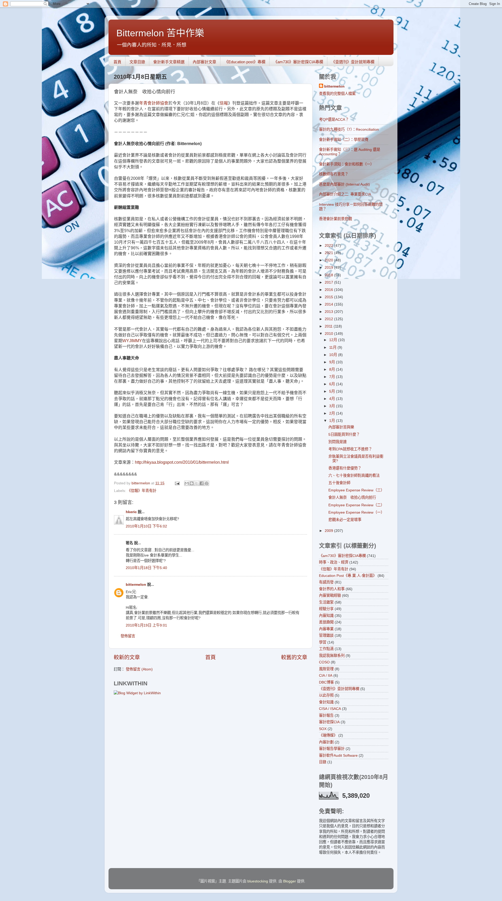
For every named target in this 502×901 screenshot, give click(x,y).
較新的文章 (127, 657)
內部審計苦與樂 (341, 427)
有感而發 (326, 582)
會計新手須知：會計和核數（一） (346, 164)
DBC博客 (326, 682)
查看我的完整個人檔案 (337, 93)
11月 (333, 347)
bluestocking (257, 881)
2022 (329, 245)
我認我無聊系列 (332, 655)
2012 (329, 319)
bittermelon (136, 584)
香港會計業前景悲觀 (335, 219)
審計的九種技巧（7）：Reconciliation (349, 129)
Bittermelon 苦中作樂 (160, 33)
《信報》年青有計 (141, 491)
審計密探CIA (329, 722)
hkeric (131, 512)
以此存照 (326, 695)
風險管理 (326, 669)
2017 (329, 282)
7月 (332, 377)
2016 (329, 290)
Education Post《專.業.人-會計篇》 (347, 575)
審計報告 (326, 715)
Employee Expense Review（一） (356, 512)
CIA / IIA (325, 675)
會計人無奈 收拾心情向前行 (352, 497)
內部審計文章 (204, 62)
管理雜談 (326, 635)
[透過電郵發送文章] (177, 483)
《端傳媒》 (328, 735)
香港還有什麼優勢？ (344, 468)
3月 (332, 406)
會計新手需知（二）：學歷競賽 (343, 139)
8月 (332, 369)
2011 (329, 326)
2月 (332, 413)
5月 (332, 391)
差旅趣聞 (326, 622)
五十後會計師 (339, 483)
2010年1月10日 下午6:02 (146, 526)
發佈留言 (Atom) (139, 669)
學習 (322, 642)
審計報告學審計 (332, 749)
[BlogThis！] (191, 483)
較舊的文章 (294, 657)
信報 (224, 103)
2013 (329, 311)
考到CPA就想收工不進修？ (350, 449)
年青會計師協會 (153, 103)
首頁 (117, 62)
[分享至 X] (196, 483)
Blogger (289, 881)
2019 (329, 267)
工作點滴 (326, 649)
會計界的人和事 (332, 589)
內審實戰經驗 (330, 595)
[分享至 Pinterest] (206, 483)
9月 (332, 362)
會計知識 (326, 702)
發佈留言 (128, 636)
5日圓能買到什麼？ (344, 434)
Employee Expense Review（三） (356, 490)
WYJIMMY (132, 340)
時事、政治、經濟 (333, 562)
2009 (329, 531)
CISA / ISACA (330, 709)
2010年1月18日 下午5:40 (146, 568)
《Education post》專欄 (244, 62)
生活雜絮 (326, 602)
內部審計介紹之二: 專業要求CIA (345, 194)
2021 (329, 253)
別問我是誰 (337, 442)
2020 (329, 260)
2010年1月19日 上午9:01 (146, 625)
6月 (332, 384)
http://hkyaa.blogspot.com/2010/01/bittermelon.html (182, 462)
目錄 (322, 762)
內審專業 (326, 629)
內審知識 (326, 615)
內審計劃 (326, 742)
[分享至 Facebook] (201, 483)
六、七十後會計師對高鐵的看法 (354, 475)
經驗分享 (326, 609)
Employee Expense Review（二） (356, 505)
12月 (333, 340)
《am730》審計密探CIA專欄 (298, 62)
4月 (332, 399)
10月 (333, 355)
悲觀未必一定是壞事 (344, 520)
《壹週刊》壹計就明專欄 (352, 62)
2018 (329, 275)
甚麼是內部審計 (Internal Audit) (344, 184)
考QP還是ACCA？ (334, 119)
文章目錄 (137, 62)
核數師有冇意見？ (333, 174)
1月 (332, 420)
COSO (324, 662)
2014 (329, 304)
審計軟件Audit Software (338, 755)
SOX (323, 729)
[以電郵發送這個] (186, 483)
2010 (329, 333)
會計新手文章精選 (169, 62)
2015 (329, 297)
